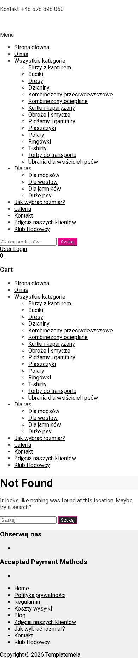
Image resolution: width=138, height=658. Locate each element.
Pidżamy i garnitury (51, 121)
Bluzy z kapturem (49, 67)
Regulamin (27, 601)
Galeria (22, 209)
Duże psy (40, 195)
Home (21, 588)
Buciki (35, 74)
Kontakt (23, 215)
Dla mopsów (43, 175)
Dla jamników (44, 188)
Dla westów (43, 182)
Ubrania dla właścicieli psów (63, 161)
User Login (13, 249)
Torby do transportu (52, 155)
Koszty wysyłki (33, 608)
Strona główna (31, 47)
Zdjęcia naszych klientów (45, 222)
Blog (19, 615)
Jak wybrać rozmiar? (39, 202)
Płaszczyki (42, 128)
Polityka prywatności (39, 595)
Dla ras (22, 168)
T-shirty (37, 148)
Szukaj (68, 241)
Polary (36, 134)
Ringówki (39, 141)
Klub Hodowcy (32, 229)
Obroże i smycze (49, 114)
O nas (21, 54)
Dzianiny (39, 87)
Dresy (35, 81)
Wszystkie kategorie (39, 60)
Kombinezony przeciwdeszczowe (70, 94)
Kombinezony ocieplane (58, 101)
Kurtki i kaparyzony (51, 108)
